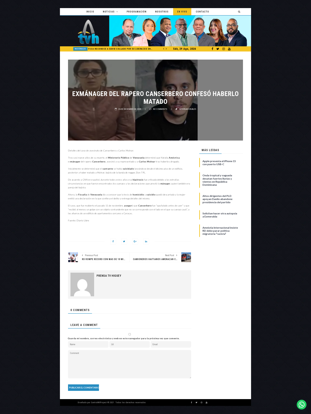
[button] (301, 404)
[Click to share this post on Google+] (135, 241)
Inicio (90, 11)
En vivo (182, 11)
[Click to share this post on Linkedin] (146, 241)
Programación (137, 11)
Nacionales (77, 49)
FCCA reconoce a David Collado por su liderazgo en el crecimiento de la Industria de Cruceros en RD (118, 49)
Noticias (109, 11)
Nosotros (162, 11)
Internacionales (187, 109)
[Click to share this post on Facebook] (113, 241)
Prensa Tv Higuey (109, 275)
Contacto (202, 11)
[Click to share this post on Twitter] (124, 241)
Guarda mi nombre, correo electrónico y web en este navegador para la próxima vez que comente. (124, 338)
